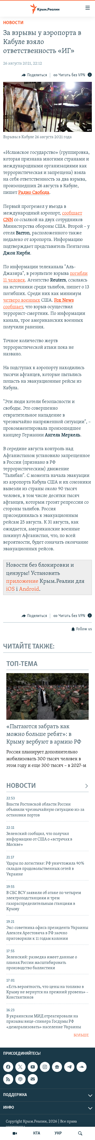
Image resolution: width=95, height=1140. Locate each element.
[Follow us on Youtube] (33, 1067)
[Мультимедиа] (15, 1133)
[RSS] (8, 1079)
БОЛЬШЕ (81, 1036)
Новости (13, 23)
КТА (36, 1133)
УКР (58, 1133)
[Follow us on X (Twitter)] (20, 1067)
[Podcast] (20, 1079)
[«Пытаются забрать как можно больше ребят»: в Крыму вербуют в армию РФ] (47, 696)
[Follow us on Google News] (57, 1067)
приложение (22, 581)
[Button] (34, 75)
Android (29, 589)
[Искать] (80, 1133)
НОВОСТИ (21, 786)
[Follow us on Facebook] (8, 1067)
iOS (10, 589)
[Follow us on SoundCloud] (82, 1067)
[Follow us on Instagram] (45, 1067)
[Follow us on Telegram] (69, 1067)
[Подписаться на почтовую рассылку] (33, 1079)
